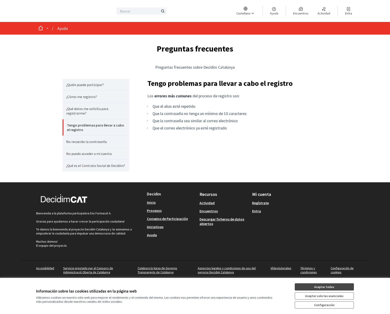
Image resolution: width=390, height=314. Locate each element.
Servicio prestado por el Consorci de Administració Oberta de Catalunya (88, 270)
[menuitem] (96, 85)
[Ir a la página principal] (61, 11)
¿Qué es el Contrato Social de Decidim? (95, 165)
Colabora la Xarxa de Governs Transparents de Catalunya (157, 270)
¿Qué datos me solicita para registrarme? (87, 110)
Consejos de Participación (167, 218)
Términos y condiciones (308, 270)
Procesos (154, 210)
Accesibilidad (45, 268)
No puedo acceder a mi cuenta (89, 153)
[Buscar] (163, 11)
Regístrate (260, 203)
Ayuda (62, 28)
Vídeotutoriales (281, 268)
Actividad (207, 203)
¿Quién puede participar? (85, 84)
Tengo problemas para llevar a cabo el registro (95, 127)
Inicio (151, 202)
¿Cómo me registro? (81, 96)
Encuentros (209, 211)
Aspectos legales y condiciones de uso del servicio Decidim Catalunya (227, 270)
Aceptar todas (324, 287)
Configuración (324, 305)
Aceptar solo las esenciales (324, 296)
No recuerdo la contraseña (86, 141)
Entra (256, 211)
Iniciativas (155, 227)
